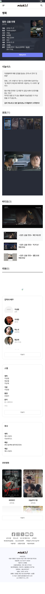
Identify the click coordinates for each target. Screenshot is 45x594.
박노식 (18, 47)
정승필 (6, 381)
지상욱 (6, 383)
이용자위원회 (30, 543)
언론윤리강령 (21, 543)
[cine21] (22, 5)
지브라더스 (8, 439)
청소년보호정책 (19, 541)
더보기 (22, 354)
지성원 (9, 45)
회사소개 (15, 538)
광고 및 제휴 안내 (25, 538)
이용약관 (13, 543)
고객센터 (34, 538)
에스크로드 (8, 436)
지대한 (9, 47)
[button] (38, 124)
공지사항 (8, 538)
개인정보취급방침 (8, 541)
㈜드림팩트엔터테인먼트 (13, 445)
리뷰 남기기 (22, 55)
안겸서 (6, 396)
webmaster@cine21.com (25, 576)
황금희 (28, 47)
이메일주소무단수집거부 (32, 541)
